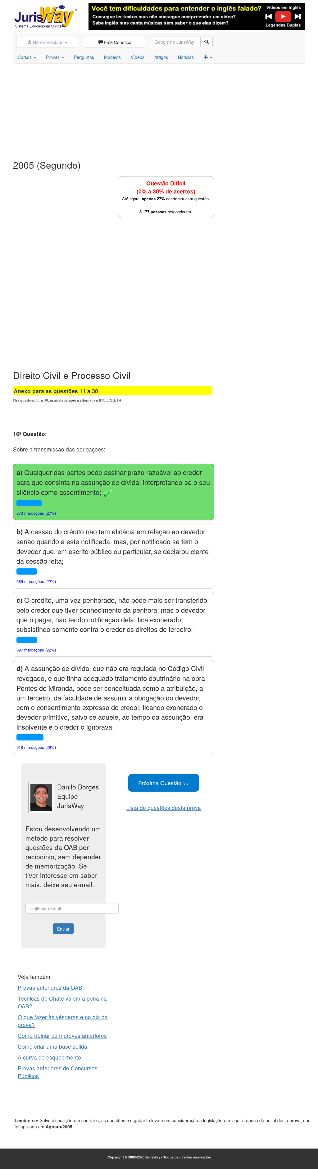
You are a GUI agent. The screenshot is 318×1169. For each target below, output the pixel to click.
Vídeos (137, 57)
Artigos (161, 57)
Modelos (112, 57)
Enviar (63, 929)
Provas (53, 57)
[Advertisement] (159, 110)
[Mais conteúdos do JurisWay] (208, 57)
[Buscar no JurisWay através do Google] (206, 42)
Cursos (25, 57)
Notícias (186, 57)
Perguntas (84, 57)
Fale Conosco (117, 42)
